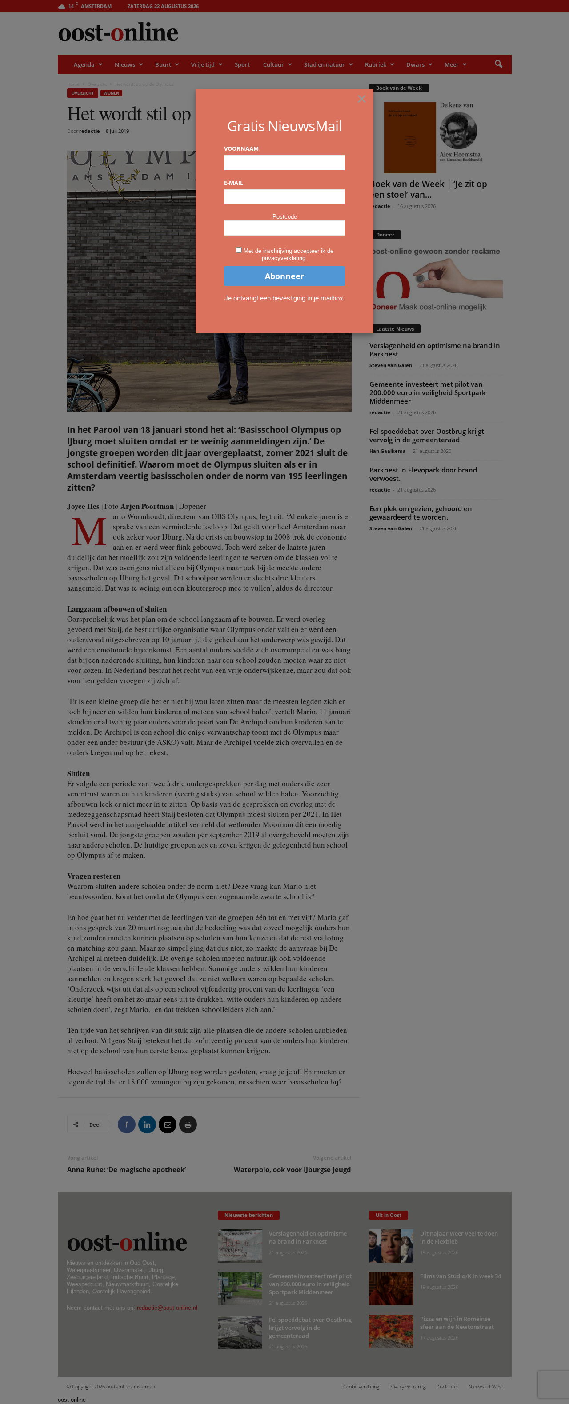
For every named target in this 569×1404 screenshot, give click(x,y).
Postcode (284, 216)
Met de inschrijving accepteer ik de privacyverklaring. (288, 254)
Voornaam (241, 148)
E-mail (233, 182)
